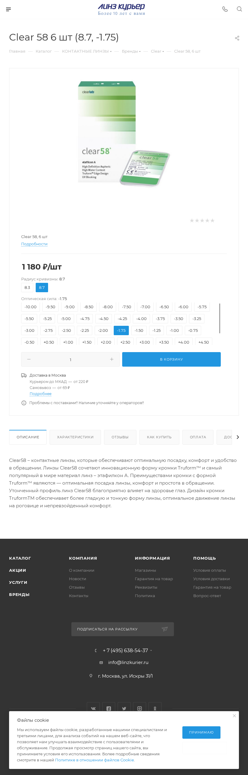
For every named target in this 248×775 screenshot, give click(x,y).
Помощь (204, 558)
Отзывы (120, 437)
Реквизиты (146, 587)
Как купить (159, 437)
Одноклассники (155, 708)
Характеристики (75, 437)
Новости (77, 578)
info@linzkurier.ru (128, 662)
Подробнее (40, 393)
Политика (145, 595)
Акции (17, 570)
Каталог (20, 558)
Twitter (124, 708)
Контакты (78, 595)
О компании (81, 570)
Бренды (19, 594)
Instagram (139, 708)
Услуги (18, 582)
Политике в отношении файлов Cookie (94, 759)
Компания (83, 558)
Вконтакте (93, 708)
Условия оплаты (209, 570)
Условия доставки (211, 578)
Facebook (108, 708)
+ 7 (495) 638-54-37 (125, 650)
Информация (152, 558)
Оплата (198, 437)
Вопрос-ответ (207, 595)
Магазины (145, 570)
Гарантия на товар (154, 578)
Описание (28, 437)
